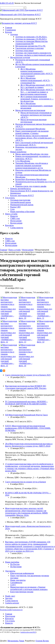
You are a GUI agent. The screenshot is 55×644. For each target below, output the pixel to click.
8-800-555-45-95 (7, 3)
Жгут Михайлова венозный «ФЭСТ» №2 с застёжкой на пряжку (36, 86)
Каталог (8, 32)
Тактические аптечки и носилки (29, 48)
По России (15, 564)
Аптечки (14, 34)
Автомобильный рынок (20, 202)
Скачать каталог (12, 603)
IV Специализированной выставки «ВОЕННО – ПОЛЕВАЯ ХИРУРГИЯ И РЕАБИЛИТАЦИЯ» (26, 402)
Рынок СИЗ (15, 207)
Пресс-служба (11, 214)
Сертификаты (16, 582)
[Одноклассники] (4, 371)
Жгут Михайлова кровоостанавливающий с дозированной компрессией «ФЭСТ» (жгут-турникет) (36, 72)
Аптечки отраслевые (24, 50)
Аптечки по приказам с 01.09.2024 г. (31, 37)
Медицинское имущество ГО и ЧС (30, 46)
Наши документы (18, 580)
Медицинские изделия (20, 57)
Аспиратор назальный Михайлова (30, 129)
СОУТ (13, 585)
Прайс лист (10, 596)
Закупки (8, 598)
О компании (10, 30)
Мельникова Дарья (16, 641)
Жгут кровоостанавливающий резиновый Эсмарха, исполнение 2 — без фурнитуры (37, 98)
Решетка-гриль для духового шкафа (30, 186)
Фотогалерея (15, 221)
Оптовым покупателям (20, 200)
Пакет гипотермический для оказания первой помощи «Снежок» (31, 132)
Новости (14, 216)
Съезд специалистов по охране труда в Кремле (25, 482)
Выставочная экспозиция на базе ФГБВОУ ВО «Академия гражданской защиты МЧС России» (26, 387)
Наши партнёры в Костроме (22, 211)
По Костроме (16, 567)
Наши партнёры (12, 562)
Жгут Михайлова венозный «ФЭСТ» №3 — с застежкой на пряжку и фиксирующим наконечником (36, 92)
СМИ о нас (15, 218)
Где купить (10, 198)
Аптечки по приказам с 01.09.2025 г (31, 39)
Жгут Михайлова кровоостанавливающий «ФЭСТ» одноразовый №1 (35, 80)
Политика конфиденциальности (11, 610)
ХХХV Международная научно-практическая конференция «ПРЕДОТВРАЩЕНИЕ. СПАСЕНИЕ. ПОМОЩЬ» (28, 428)
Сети (12, 209)
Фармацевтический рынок (21, 205)
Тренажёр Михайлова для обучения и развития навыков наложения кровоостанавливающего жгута (31, 165)
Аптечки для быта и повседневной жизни (33, 55)
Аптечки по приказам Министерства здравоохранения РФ (31, 42)
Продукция (10, 616)
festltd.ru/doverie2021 (28, 632)
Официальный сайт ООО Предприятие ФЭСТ (20, 14)
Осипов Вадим (42, 641)
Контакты (9, 225)
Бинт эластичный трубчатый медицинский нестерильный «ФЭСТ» (34, 143)
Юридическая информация (22, 573)
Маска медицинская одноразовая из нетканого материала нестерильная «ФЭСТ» (36, 115)
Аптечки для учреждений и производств (33, 53)
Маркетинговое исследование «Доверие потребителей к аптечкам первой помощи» (29, 588)
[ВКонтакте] (1, 371)
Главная (8, 27)
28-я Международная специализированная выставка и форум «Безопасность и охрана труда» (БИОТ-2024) (28, 445)
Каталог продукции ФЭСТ (22, 195)
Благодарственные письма (21, 592)
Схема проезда (16, 228)
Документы (10, 571)
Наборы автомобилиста (20, 188)
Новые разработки (18, 152)
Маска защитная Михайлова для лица (31, 154)
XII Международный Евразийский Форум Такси (26, 415)
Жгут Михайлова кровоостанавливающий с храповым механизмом (36, 105)
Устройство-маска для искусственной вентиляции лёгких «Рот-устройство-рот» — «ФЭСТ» (35, 138)
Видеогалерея (16, 223)
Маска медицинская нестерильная (30, 110)
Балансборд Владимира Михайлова (30, 179)
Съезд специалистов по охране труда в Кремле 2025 (28, 375)
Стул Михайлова (22, 161)
